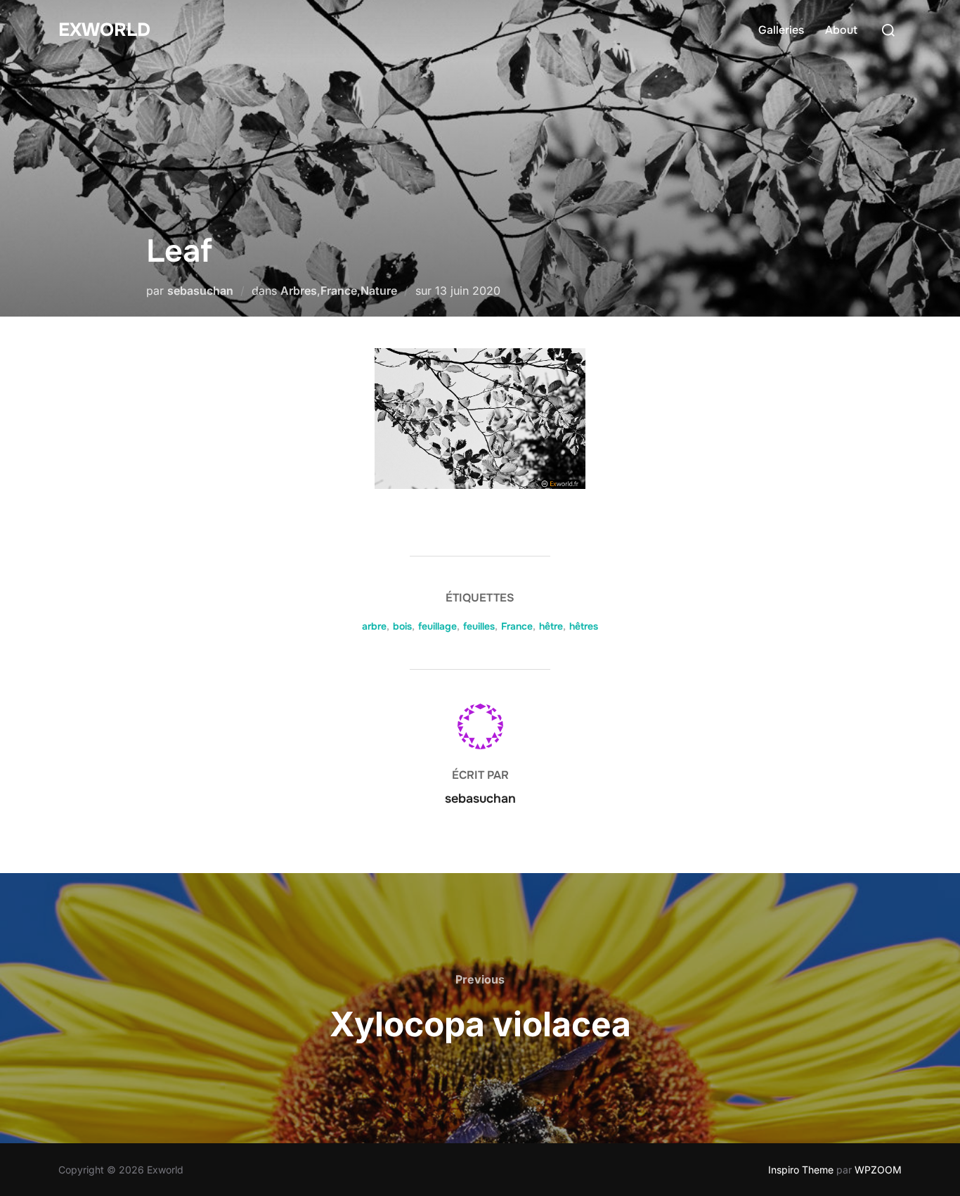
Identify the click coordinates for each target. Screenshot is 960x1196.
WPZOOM (878, 1170)
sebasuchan (200, 291)
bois (402, 626)
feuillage (437, 626)
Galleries (781, 30)
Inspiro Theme (800, 1170)
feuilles (479, 626)
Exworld (104, 30)
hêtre (551, 626)
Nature (379, 291)
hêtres (583, 626)
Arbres (298, 291)
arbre (374, 626)
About (841, 30)
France (338, 291)
